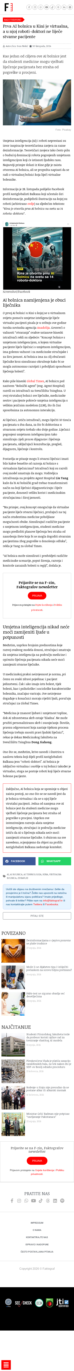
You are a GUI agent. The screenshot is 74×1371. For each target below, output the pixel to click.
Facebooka (51, 904)
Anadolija (43, 328)
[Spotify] (70, 7)
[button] (19, 861)
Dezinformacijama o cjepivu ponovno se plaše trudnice (48, 942)
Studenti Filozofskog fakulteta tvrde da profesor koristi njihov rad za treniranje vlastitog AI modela (48, 1037)
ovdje (30, 204)
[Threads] (58, 7)
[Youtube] (46, 7)
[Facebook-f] (29, 7)
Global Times (35, 381)
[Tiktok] (52, 7)
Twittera (37, 904)
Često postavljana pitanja (37, 1252)
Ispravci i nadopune (37, 1244)
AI (8, 874)
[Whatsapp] (40, 7)
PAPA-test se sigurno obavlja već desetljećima (45, 995)
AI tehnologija (32, 874)
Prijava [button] (37, 595)
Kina (45, 874)
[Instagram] (35, 7)
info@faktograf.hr (53, 900)
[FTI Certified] (62, 1303)
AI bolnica (16, 874)
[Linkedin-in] (64, 7)
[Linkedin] (55, 1201)
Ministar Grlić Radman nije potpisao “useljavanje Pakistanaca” (48, 1115)
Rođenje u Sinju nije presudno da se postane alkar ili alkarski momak (47, 1089)
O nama (37, 1230)
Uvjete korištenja (43, 604)
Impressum (37, 1223)
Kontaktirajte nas (37, 1237)
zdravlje (23, 878)
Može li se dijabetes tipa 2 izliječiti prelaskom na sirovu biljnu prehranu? (49, 968)
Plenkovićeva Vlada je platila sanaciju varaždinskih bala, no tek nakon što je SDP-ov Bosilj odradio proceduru (48, 1064)
